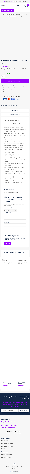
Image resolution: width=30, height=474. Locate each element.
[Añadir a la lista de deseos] (9, 257)
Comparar (23, 86)
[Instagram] (14, 464)
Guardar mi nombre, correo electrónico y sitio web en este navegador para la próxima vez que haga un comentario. (15, 237)
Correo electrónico (10, 229)
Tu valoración (8, 212)
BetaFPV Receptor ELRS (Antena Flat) (6, 383)
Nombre (7, 222)
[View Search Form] (18, 6)
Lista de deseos (7, 443)
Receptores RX (12, 105)
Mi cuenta (5, 441)
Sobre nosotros (7, 454)
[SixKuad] (6, 6)
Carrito (3, 449)
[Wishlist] (22, 6)
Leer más (9, 263)
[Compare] (20, 6)
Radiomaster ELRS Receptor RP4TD (22, 383)
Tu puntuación (9, 208)
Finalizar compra (7, 446)
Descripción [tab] (15, 110)
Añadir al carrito (15, 81)
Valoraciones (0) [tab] (15, 114)
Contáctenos (6, 457)
